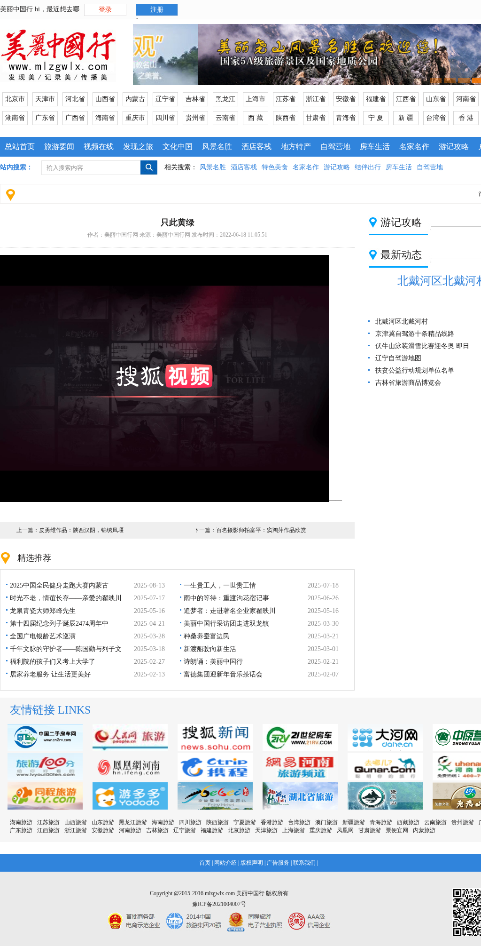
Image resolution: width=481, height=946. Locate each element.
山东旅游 (103, 822)
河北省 (75, 99)
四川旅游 (190, 822)
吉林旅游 (157, 830)
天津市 (45, 99)
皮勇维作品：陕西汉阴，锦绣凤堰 (81, 530)
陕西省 (285, 117)
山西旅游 (75, 822)
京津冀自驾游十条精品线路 (414, 333)
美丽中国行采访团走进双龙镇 (226, 623)
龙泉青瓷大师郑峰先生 (43, 610)
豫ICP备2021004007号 (219, 904)
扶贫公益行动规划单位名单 (414, 370)
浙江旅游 (75, 830)
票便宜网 (397, 830)
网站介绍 (225, 862)
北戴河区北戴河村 (401, 321)
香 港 (465, 117)
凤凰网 (345, 830)
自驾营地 (335, 147)
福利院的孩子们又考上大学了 (52, 661)
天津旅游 (266, 830)
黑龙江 (225, 99)
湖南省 (15, 117)
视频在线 (99, 147)
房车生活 (375, 147)
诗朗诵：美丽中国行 (213, 661)
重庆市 (135, 117)
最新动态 (401, 255)
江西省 (406, 99)
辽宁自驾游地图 (398, 358)
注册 (156, 9)
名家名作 (414, 147)
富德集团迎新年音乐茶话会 (223, 674)
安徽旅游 (103, 830)
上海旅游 (293, 830)
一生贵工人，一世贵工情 (220, 585)
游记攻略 (454, 147)
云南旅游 (435, 822)
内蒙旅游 (424, 830)
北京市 (15, 99)
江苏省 (285, 99)
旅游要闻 (59, 147)
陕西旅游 (217, 822)
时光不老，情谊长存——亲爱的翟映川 (66, 598)
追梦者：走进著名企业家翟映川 (230, 610)
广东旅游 (21, 830)
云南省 (225, 117)
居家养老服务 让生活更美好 (50, 674)
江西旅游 (48, 830)
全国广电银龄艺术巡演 (43, 636)
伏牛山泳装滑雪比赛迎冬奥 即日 (422, 346)
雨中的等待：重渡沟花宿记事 (226, 598)
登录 (105, 9)
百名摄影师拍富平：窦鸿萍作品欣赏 (261, 530)
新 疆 (405, 117)
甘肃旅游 (369, 830)
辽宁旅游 (184, 830)
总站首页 (20, 147)
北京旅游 (239, 830)
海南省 (105, 117)
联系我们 (304, 862)
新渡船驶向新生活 (210, 648)
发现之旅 (138, 147)
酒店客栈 (256, 147)
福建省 (376, 99)
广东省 (45, 117)
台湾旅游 (299, 822)
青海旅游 (381, 822)
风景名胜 (217, 147)
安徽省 (346, 99)
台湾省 (436, 117)
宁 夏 (375, 117)
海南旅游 (163, 822)
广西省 (75, 117)
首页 (204, 862)
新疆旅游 (353, 822)
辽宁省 (165, 99)
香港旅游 (272, 822)
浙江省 (316, 99)
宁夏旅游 (244, 822)
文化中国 (178, 147)
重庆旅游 (321, 830)
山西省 (105, 99)
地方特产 (296, 147)
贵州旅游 (462, 822)
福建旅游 (212, 830)
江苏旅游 (48, 822)
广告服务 (278, 862)
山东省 (436, 99)
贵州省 (195, 117)
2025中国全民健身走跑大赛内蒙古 (59, 585)
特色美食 (275, 167)
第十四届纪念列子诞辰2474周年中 (59, 623)
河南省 (466, 99)
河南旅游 (130, 830)
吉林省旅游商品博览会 (408, 382)
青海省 (346, 117)
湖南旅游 (21, 822)
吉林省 (195, 99)
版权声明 (251, 862)
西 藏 (255, 117)
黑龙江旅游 (133, 822)
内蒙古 (135, 99)
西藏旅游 (408, 822)
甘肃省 (316, 117)
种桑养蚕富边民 (207, 636)
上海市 (255, 99)
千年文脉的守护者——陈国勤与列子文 (66, 648)
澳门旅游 (326, 822)
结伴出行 (368, 167)
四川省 (165, 117)
